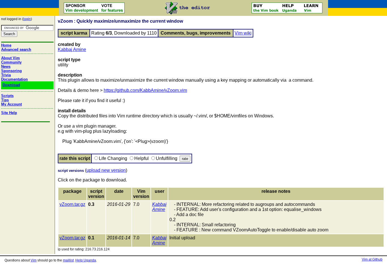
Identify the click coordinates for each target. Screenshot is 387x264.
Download (11, 85)
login (27, 19)
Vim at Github (372, 259)
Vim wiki (243, 33)
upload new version (106, 170)
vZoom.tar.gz (72, 204)
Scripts (7, 96)
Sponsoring (11, 71)
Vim (34, 260)
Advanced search (16, 49)
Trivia (6, 75)
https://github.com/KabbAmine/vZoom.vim (145, 90)
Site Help (9, 113)
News (5, 66)
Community (11, 62)
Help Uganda (85, 260)
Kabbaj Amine (72, 49)
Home (6, 45)
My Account (11, 104)
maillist (68, 260)
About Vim (10, 58)
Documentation (14, 79)
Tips (5, 100)
